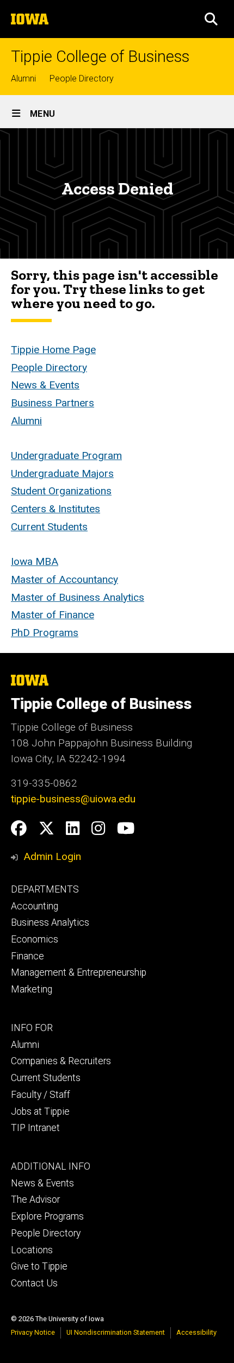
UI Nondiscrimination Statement (115, 1332)
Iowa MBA (34, 561)
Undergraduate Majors (62, 473)
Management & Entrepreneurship (78, 972)
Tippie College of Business (100, 57)
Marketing (31, 989)
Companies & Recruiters (61, 1061)
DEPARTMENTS (45, 889)
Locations (32, 1250)
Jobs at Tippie (40, 1111)
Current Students (49, 526)
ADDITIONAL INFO (50, 1166)
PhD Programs (44, 632)
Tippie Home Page (53, 349)
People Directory (82, 78)
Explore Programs (47, 1216)
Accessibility (196, 1332)
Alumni (23, 78)
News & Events (45, 385)
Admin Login (52, 856)
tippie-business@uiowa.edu (73, 799)
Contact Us (34, 1283)
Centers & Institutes (55, 509)
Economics (34, 939)
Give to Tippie (39, 1266)
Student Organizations (61, 491)
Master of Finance (52, 614)
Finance (27, 956)
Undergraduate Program (66, 455)
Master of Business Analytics (77, 597)
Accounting (34, 906)
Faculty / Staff (40, 1094)
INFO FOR (32, 1027)
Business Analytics (50, 922)
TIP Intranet (35, 1127)
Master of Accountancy (64, 579)
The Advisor (35, 1199)
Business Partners (52, 403)
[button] (211, 19)
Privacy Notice (33, 1332)
